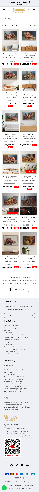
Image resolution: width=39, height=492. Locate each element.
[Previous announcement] (4, 3)
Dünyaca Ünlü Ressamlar (13, 404)
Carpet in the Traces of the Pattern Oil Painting (29, 135)
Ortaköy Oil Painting (12, 374)
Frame (6, 342)
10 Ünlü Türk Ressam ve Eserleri (16, 402)
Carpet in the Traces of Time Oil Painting (10, 257)
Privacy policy (29, 482)
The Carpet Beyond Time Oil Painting (29, 54)
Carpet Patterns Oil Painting (10, 54)
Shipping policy (27, 488)
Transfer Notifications (12, 354)
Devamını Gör (19, 289)
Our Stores (8, 344)
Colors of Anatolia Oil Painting (29, 218)
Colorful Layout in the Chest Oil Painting (10, 93)
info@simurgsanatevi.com (17, 428)
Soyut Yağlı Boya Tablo (12, 386)
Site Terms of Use (10, 332)
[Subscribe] (32, 315)
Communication (10, 347)
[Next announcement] (35, 3)
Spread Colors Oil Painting (10, 135)
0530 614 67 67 (12, 425)
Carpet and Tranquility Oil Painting (10, 177)
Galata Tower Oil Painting (14, 372)
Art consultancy (10, 328)
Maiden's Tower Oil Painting (14, 370)
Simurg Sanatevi (16, 482)
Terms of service (14, 488)
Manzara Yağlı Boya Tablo (13, 381)
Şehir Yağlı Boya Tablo (12, 391)
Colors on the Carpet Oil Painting (28, 93)
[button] (4, 10)
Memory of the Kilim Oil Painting (10, 218)
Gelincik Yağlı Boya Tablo (13, 379)
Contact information (14, 485)
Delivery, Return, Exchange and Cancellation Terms (16, 338)
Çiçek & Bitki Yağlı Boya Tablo (15, 389)
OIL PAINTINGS (9, 365)
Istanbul (7, 367)
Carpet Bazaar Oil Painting (28, 257)
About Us (7, 330)
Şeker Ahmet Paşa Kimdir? (14, 409)
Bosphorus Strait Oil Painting (15, 377)
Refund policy (29, 485)
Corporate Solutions (11, 325)
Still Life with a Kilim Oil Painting (29, 177)
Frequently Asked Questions (15, 349)
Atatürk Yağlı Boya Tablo (13, 384)
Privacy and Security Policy (14, 335)
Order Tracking (9, 351)
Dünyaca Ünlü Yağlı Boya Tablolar (17, 407)
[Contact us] (4, 487)
